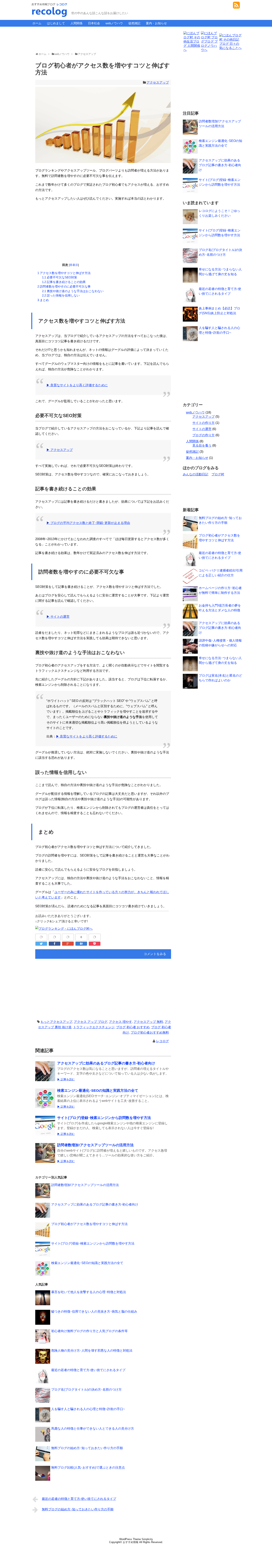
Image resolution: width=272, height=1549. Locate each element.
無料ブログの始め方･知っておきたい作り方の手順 (87, 1448)
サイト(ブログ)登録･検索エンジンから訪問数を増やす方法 (104, 1118)
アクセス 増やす (120, 1021)
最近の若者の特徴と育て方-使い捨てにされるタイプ (88, 1370)
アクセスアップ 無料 (148, 1021)
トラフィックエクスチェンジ (93, 1027)
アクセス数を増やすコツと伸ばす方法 (64, 273)
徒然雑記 (134, 23)
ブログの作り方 (203, 435)
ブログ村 (217, 474)
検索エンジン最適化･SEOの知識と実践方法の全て (97, 1090)
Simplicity (147, 1539)
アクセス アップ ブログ (90, 1021)
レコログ (162, 1041)
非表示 (74, 264)
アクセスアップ (158, 82)
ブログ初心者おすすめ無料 (150, 1032)
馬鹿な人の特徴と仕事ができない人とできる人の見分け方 (92, 1428)
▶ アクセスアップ (59, 450)
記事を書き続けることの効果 (64, 282)
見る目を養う (201, 445)
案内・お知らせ (156, 23)
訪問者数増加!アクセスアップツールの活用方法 (95, 1145)
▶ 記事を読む (66, 1079)
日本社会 (94, 23)
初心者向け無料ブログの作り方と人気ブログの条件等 (89, 1331)
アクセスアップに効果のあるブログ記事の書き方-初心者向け (106, 1063)
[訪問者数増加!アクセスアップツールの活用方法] (45, 1155)
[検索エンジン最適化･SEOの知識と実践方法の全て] (45, 1101)
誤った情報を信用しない (61, 295)
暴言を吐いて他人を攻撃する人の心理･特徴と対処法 (88, 1292)
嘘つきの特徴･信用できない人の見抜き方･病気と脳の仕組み (94, 1311)
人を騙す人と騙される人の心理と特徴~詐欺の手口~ (88, 1409)
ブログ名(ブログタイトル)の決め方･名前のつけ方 (86, 1389)
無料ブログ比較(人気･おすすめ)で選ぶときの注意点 (88, 1467)
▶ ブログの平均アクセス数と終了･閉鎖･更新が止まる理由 (88, 523)
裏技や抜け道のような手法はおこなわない (73, 291)
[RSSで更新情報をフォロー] (236, 7)
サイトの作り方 (203, 422)
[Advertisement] (102, 39)
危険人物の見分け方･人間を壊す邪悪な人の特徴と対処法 (91, 1350)
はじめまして (56, 23)
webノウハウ (114, 23)
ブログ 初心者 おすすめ (133, 1027)
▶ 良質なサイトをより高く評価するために (77, 385)
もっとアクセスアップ (56, 1021)
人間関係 (76, 23)
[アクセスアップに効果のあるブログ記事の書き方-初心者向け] (45, 1074)
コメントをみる (155, 954)
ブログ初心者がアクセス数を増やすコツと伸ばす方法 (89, 1224)
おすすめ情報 (130, 1542)
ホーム (36, 23)
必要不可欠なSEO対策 (59, 277)
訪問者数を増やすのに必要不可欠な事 (64, 286)
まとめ (43, 300)
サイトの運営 (201, 429)
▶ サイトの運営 (57, 616)
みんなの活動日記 (195, 474)
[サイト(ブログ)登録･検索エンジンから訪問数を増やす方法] (45, 1128)
